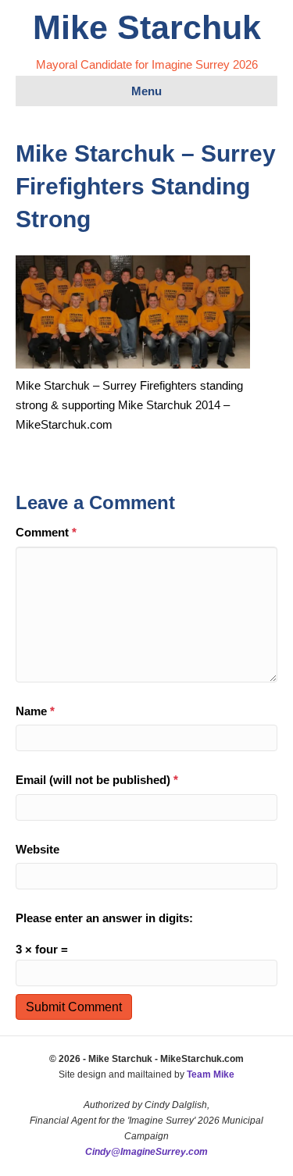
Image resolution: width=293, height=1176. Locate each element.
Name (35, 711)
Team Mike (210, 1074)
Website (37, 849)
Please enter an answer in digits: (104, 918)
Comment (46, 532)
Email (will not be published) (97, 779)
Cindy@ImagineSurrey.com (146, 1151)
